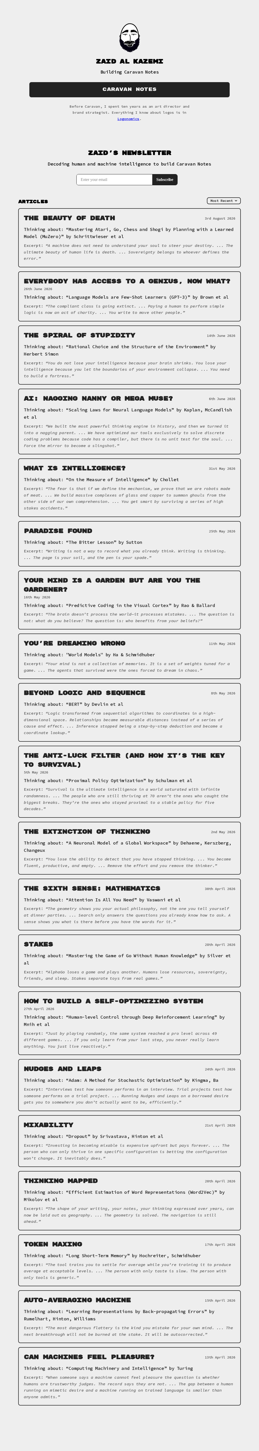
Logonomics (128, 118)
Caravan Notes (129, 89)
